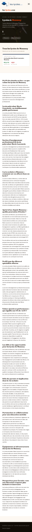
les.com (8, 10)
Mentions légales (6, 528)
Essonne (19, 17)
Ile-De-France (12, 17)
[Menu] (28, 4)
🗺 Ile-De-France (16, 38)
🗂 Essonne (6, 38)
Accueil (4, 17)
